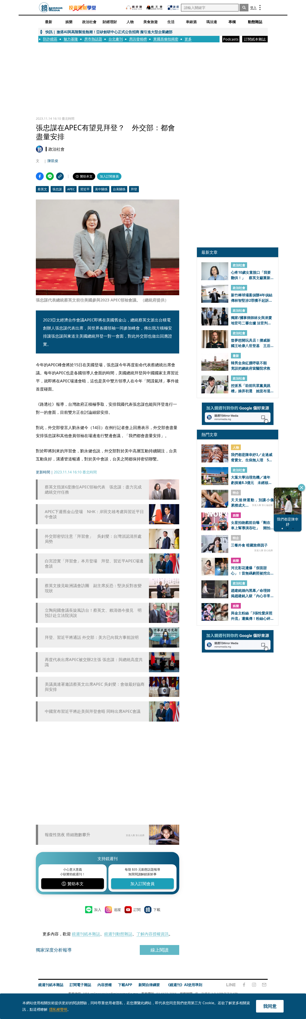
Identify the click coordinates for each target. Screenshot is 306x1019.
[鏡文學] (155, 7)
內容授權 (104, 984)
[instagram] (254, 984)
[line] (231, 984)
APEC (71, 189)
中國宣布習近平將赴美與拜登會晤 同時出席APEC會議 (92, 711)
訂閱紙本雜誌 (255, 39)
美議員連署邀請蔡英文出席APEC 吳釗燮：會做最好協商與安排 (94, 687)
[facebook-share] (40, 176)
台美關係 (119, 189)
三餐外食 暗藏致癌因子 (249, 545)
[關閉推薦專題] (301, 487)
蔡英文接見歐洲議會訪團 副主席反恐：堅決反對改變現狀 (93, 588)
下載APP (125, 984)
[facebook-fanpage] (244, 984)
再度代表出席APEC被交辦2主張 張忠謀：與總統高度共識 (94, 662)
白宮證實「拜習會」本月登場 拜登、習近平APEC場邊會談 (94, 563)
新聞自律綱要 (149, 984)
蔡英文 (42, 189)
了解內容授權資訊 (152, 934)
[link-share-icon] (60, 176)
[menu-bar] (260, 7)
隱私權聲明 (58, 1009)
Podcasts (231, 39)
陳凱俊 (52, 160)
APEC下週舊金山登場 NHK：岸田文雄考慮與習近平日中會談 (94, 514)
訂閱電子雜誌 (80, 984)
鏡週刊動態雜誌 (118, 934)
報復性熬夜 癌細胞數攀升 (67, 834)
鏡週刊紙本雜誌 (86, 934)
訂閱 (137, 909)
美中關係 (101, 189)
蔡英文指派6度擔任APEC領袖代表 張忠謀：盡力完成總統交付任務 (93, 489)
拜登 (134, 189)
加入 (97, 909)
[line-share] (50, 176)
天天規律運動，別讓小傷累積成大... (252, 502)
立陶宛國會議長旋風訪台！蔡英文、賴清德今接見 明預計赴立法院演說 (93, 613)
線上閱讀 (159, 950)
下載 (156, 909)
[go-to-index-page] (51, 7)
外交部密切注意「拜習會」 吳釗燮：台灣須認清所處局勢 (93, 539)
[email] (264, 984)
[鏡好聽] (134, 7)
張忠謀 (57, 189)
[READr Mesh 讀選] (173, 7)
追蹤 (117, 909)
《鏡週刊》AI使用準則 (184, 984)
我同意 (270, 1006)
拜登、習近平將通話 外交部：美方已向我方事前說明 (92, 637)
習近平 (85, 189)
